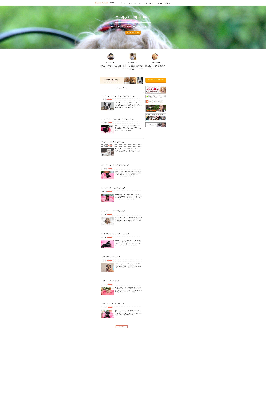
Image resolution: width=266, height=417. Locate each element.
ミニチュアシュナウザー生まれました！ (112, 303)
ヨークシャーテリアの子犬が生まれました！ (114, 188)
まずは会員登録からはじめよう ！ (156, 80)
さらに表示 (121, 326)
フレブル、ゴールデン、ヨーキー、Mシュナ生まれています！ (119, 96)
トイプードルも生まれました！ (110, 280)
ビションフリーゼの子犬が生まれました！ (113, 142)
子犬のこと (109, 99)
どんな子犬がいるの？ (155, 62)
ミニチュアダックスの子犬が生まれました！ (114, 211)
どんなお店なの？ (110, 62)
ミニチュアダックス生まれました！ (111, 257)
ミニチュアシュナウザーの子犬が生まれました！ (115, 165)
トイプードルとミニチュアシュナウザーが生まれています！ (118, 119)
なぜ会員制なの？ (133, 62)
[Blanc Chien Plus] (105, 2)
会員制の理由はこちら (133, 32)
